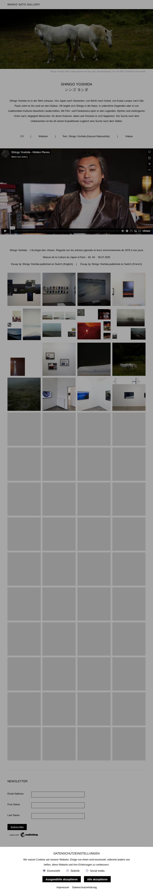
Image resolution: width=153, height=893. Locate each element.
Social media (97, 870)
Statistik (75, 870)
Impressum (62, 887)
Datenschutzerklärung (84, 887)
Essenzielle (53, 870)
